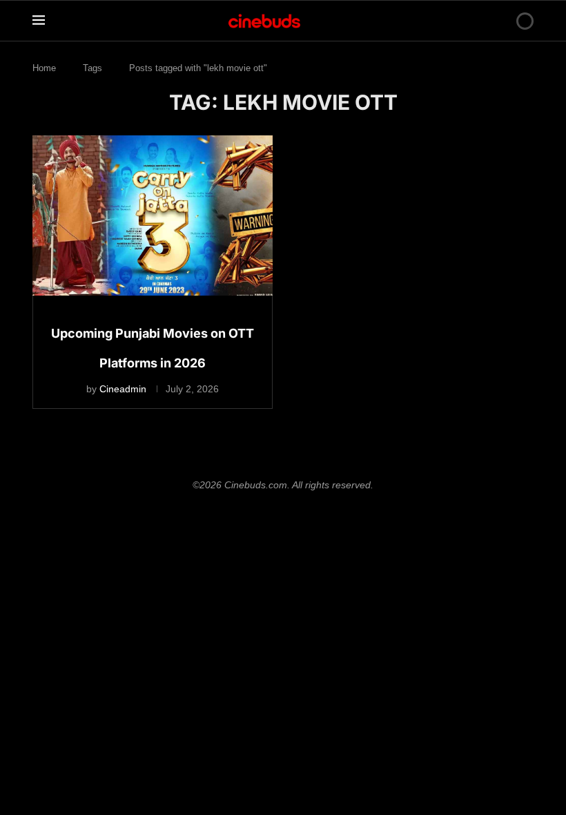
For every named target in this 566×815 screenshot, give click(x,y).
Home (44, 68)
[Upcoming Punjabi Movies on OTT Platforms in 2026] (152, 215)
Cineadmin (122, 388)
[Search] (501, 21)
